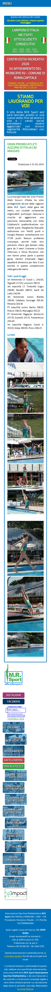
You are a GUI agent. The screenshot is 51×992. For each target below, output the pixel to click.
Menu (7, 3)
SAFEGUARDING (13, 760)
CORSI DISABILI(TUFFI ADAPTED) (13, 787)
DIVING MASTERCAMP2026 (16, 823)
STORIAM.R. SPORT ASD (15, 739)
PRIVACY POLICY (13, 766)
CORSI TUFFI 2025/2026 (15, 775)
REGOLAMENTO (13, 751)
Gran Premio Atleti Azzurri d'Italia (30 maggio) (22, 147)
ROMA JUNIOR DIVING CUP (13, 835)
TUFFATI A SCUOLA (13, 882)
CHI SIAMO (13, 727)
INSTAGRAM (13, 695)
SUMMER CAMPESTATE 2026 (13, 811)
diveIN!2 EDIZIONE (13, 858)
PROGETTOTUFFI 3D (15, 870)
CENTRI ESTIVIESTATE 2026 (15, 799)
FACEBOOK (13, 701)
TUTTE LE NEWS (16, 846)
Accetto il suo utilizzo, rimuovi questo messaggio (25, 21)
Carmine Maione (25, 989)
